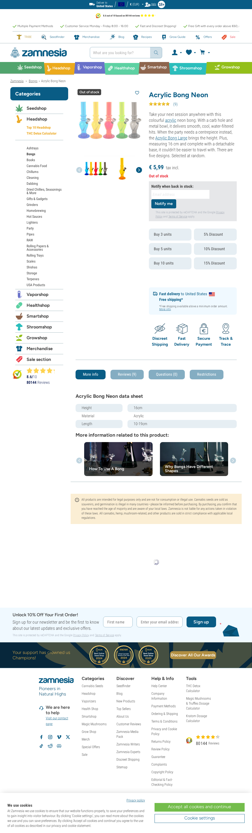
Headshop (37, 119)
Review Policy (160, 749)
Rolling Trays (35, 255)
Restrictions (206, 374)
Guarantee (158, 757)
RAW (30, 240)
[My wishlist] (191, 52)
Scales (31, 261)
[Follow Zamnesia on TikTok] (41, 745)
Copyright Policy (162, 772)
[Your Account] (177, 52)
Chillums (32, 172)
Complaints (159, 764)
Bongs (31, 154)
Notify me (164, 203)
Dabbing (32, 183)
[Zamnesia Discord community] (59, 745)
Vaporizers (89, 701)
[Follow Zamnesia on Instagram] (50, 737)
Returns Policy (161, 741)
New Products (125, 701)
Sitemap (121, 767)
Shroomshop (39, 327)
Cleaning (33, 178)
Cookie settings (199, 818)
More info (165, 309)
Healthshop (38, 305)
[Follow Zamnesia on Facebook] (41, 737)
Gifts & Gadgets (37, 199)
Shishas (32, 267)
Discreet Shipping (128, 759)
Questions (166, 374)
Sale (84, 754)
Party (30, 228)
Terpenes (33, 279)
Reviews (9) (127, 374)
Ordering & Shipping (164, 714)
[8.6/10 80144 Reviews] (43, 370)
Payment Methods (163, 706)
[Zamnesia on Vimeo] (59, 737)
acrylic (170, 120)
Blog (119, 693)
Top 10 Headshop (39, 127)
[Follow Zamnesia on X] (67, 737)
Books (31, 160)
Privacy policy (135, 800)
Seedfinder (123, 686)
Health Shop (90, 709)
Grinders (32, 205)
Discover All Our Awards (193, 655)
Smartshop (38, 316)
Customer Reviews (128, 724)
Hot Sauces (34, 216)
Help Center (159, 686)
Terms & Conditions (164, 721)
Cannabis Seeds (92, 686)
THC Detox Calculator (42, 133)
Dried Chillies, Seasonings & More (44, 191)
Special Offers (91, 747)
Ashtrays (32, 148)
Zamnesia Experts (128, 752)
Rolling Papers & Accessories (38, 247)
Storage (32, 273)
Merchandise (40, 348)
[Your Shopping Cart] (206, 52)
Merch (86, 739)
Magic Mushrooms (94, 724)
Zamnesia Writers (128, 744)
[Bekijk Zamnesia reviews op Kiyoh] (17, 374)
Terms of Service (177, 216)
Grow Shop (89, 732)
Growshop (37, 337)
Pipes (30, 234)
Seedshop (37, 108)
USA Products (36, 285)
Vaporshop (37, 294)
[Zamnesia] (46, 53)
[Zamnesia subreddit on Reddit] (50, 745)
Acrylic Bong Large (171, 137)
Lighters (32, 222)
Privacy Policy (81, 635)
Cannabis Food (37, 166)
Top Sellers (123, 709)
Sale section (39, 359)
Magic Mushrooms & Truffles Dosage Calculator (198, 703)
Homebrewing (36, 211)
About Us (122, 716)
